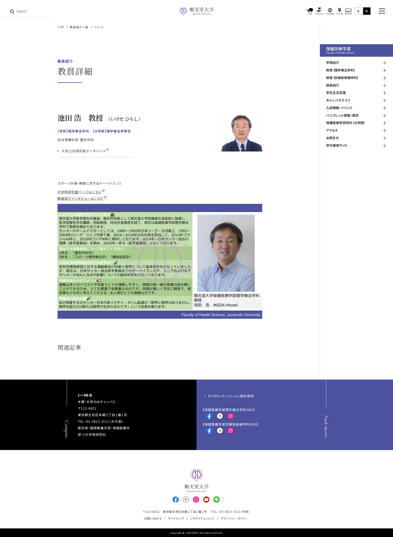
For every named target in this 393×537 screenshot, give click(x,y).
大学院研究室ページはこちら (79, 191)
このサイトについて (202, 518)
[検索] (12, 11)
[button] (310, 11)
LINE (216, 499)
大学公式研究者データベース (83, 150)
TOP (61, 27)
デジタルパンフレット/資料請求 (231, 395)
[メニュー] (382, 11)
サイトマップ (176, 518)
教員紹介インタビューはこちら (80, 198)
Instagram (230, 416)
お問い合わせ (153, 518)
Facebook (209, 416)
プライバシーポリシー (235, 518)
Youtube (206, 499)
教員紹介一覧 (79, 27)
